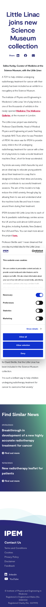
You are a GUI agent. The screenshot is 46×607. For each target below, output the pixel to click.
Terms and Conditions (15, 548)
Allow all (23, 337)
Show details (32, 329)
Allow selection (23, 345)
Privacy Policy (11, 556)
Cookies (8, 552)
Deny (23, 353)
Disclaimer (9, 561)
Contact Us (12, 542)
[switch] (39, 303)
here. (15, 235)
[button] (18, 55)
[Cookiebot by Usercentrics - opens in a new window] (32, 251)
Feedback (9, 565)
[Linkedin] (6, 574)
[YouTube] (7, 579)
